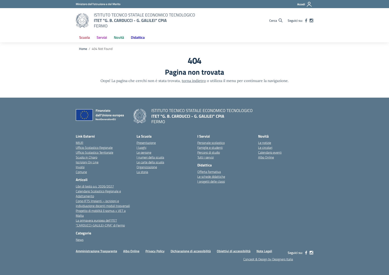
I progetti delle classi (211, 181)
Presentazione (146, 142)
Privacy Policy (155, 251)
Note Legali (264, 251)
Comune (81, 171)
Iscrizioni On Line (87, 162)
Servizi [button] (102, 37)
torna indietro (194, 80)
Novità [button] (119, 37)
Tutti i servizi (205, 157)
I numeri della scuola (150, 157)
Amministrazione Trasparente (96, 251)
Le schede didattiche (211, 176)
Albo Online (266, 157)
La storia (142, 171)
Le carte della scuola (150, 162)
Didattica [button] (138, 37)
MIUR (79, 142)
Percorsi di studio (208, 152)
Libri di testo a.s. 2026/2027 (95, 186)
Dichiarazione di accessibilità (191, 251)
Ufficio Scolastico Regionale (94, 147)
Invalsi (80, 167)
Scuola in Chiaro (86, 157)
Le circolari (265, 147)
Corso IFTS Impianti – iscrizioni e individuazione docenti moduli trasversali (103, 203)
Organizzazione (147, 167)
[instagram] (311, 20)
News (79, 239)
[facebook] (306, 20)
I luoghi (141, 147)
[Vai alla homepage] (82, 20)
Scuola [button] (84, 37)
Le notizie (264, 142)
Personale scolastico (211, 142)
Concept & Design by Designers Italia (268, 259)
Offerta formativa (209, 171)
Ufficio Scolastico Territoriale (94, 152)
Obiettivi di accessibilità (233, 251)
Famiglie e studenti (210, 147)
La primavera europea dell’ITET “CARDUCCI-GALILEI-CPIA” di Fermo (100, 223)
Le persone (144, 152)
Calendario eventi (270, 152)
